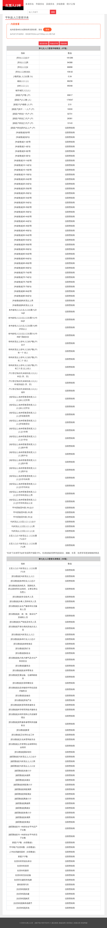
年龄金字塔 (54, 43)
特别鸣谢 (84, 923)
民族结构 (64, 43)
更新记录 (77, 923)
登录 (47, 29)
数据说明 (62, 923)
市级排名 (40, 3)
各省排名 (29, 3)
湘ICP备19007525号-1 (43, 923)
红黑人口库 (13, 5)
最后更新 (55, 923)
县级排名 (50, 3)
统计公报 (71, 3)
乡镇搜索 (60, 3)
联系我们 (70, 923)
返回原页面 (43, 43)
